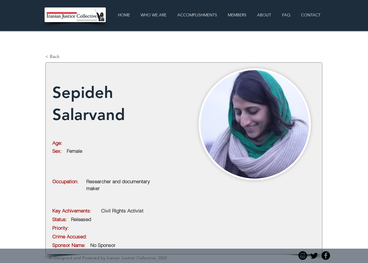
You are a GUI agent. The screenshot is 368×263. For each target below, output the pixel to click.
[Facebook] (325, 255)
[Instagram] (302, 255)
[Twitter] (314, 255)
